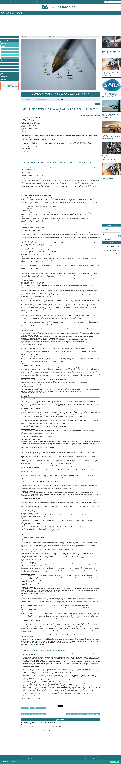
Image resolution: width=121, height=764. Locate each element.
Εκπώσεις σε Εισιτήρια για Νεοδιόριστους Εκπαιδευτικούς (110, 115)
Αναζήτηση (35, 758)
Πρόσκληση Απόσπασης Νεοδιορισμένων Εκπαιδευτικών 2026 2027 (110, 178)
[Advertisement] (57, 23)
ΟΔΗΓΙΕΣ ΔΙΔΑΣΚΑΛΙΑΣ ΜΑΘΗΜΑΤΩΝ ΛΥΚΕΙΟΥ (45, 99)
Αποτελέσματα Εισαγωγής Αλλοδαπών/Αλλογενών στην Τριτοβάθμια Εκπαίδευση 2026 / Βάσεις (111, 52)
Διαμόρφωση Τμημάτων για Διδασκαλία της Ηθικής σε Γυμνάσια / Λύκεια (41, 723)
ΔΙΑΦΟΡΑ (3, 79)
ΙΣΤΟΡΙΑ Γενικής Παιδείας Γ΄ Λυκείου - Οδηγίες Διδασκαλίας (38, 731)
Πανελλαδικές (74, 13)
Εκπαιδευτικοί (98, 13)
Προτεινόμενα (13, 1)
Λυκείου (4, 55)
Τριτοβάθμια (89, 13)
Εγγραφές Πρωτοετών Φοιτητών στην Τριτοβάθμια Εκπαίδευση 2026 (111, 136)
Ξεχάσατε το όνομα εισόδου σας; (111, 250)
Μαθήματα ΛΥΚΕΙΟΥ (40, 708)
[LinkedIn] (90, 104)
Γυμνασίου (4, 52)
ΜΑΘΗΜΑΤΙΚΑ (25, 708)
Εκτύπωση (97, 104)
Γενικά (3, 46)
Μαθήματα (66, 13)
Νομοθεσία (111, 13)
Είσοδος (45, 758)
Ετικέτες (40, 758)
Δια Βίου (82, 13)
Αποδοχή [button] (115, 761)
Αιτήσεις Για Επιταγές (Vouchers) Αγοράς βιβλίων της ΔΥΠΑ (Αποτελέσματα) (110, 94)
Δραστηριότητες (56, 13)
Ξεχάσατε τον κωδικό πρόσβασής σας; (111, 247)
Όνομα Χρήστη (105, 229)
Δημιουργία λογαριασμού (109, 253)
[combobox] (112, 2)
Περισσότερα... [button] (14, 761)
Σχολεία (48, 13)
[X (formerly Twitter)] (93, 104)
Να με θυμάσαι (107, 239)
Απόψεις (21, 1)
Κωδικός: (104, 234)
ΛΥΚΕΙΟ (32, 708)
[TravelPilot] (9, 86)
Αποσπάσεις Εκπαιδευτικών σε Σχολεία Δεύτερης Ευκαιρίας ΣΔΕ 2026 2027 (110, 73)
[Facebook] (87, 104)
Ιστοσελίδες (36, 1)
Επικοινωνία (28, 1)
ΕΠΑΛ (3, 57)
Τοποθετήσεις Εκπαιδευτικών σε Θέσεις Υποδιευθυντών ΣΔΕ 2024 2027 (41, 727)
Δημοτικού (4, 49)
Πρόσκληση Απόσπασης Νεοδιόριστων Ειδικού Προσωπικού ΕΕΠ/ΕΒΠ (109, 157)
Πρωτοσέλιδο (5, 1)
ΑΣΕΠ (104, 13)
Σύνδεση (111, 242)
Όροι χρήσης (29, 758)
